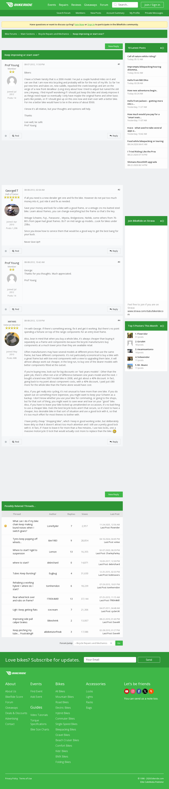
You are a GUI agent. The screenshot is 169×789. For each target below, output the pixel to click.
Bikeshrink (52, 620)
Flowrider (115, 527)
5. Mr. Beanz (141, 364)
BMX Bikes (61, 756)
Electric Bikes (63, 707)
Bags (89, 707)
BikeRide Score (14, 697)
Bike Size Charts (39, 729)
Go (118, 643)
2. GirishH (140, 341)
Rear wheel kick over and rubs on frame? (24, 599)
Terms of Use (25, 778)
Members (80, 12)
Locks (89, 691)
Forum (104, 5)
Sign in (156, 5)
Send (149, 660)
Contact (10, 724)
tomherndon (53, 585)
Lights (89, 697)
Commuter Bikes (65, 718)
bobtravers (114, 574)
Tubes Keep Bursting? (24, 573)
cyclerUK (115, 611)
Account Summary (115, 12)
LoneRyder (53, 526)
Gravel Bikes (62, 735)
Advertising (11, 718)
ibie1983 (52, 540)
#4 (119, 320)
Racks (89, 702)
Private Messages (154, 12)
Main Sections (28, 33)
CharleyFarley (113, 553)
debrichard (52, 562)
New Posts (96, 12)
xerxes (12, 321)
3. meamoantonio (144, 349)
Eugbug (53, 573)
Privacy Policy (11, 778)
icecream (53, 609)
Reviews (76, 5)
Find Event (36, 691)
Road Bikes (62, 702)
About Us (10, 691)
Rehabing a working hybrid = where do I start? (23, 586)
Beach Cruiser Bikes (67, 740)
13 (71, 551)
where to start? (21, 562)
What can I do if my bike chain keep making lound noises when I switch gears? (25, 525)
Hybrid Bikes (62, 713)
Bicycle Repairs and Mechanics (53, 33)
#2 (119, 189)
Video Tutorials (39, 715)
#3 (119, 262)
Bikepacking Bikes (65, 729)
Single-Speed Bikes (66, 724)
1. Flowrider (141, 333)
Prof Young (12, 65)
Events (52, 5)
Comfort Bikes (63, 745)
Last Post (105, 527)
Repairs (63, 5)
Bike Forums (11, 33)
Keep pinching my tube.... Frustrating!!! (23, 632)
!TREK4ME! (53, 598)
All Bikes (60, 691)
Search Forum (63, 12)
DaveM (116, 622)
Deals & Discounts (16, 713)
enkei (117, 542)
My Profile (135, 12)
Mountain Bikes (64, 697)
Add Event (36, 697)
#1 (119, 64)
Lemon (53, 551)
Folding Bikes (63, 762)
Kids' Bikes (61, 751)
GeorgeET (11, 190)
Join (147, 5)
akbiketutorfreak (53, 631)
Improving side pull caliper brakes (23, 620)
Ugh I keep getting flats (25, 609)
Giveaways (90, 5)
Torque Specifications (38, 722)
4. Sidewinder (142, 357)
